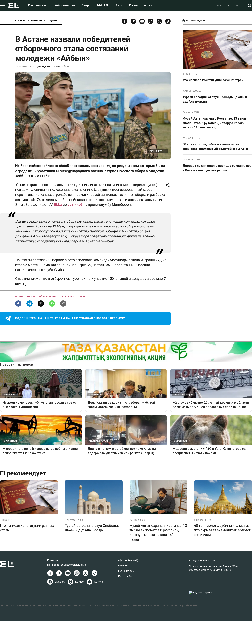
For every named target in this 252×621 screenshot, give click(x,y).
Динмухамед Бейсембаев (53, 66)
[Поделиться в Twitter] (41, 303)
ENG (238, 5)
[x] (159, 21)
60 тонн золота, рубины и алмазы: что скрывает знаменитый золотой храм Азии (215, 146)
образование (48, 296)
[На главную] (13, 6)
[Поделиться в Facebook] (18, 303)
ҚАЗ (219, 5)
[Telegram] (133, 21)
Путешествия (38, 5)
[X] (85, 573)
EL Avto (98, 581)
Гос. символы (126, 570)
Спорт (86, 5)
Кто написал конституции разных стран (213, 80)
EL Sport (60, 581)
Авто (119, 5)
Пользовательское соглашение (66, 564)
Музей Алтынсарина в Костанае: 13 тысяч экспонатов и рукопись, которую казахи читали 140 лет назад (215, 123)
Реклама (123, 565)
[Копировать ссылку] (63, 303)
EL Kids (79, 581)
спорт (81, 296)
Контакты (53, 560)
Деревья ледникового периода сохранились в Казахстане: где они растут (217, 168)
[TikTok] (168, 21)
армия (19, 296)
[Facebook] (124, 21)
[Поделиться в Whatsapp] (52, 303)
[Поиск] (249, 5)
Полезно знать (140, 5)
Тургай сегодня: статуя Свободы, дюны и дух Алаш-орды (215, 99)
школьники (67, 296)
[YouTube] (142, 21)
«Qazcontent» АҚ (128, 560)
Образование (65, 5)
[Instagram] (150, 21)
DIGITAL (103, 5)
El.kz (58, 204)
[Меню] (2, 6)
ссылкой (75, 204)
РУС (228, 5)
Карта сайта (125, 576)
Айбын (31, 296)
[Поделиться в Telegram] (29, 303)
